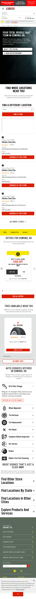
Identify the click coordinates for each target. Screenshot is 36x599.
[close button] (34, 580)
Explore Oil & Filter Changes (12, 400)
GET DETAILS (14, 22)
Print (24, 272)
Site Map (5, 576)
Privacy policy (20, 589)
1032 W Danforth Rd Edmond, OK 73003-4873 (15, 149)
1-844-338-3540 (30, 18)
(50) (13, 173)
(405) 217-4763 (6, 153)
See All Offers (18, 296)
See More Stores (17, 221)
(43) (13, 201)
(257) (24, 337)
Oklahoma (9, 25)
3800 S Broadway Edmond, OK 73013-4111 (14, 205)
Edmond (16, 25)
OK (18, 594)
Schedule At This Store (18, 157)
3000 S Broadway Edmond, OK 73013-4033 (14, 177)
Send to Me (12, 272)
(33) (13, 144)
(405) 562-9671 (6, 181)
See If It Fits (18, 350)
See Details (18, 275)
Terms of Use (21, 576)
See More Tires (18, 361)
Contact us (7, 527)
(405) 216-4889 (6, 209)
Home (3, 25)
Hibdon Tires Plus (8, 142)
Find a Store (31, 109)
